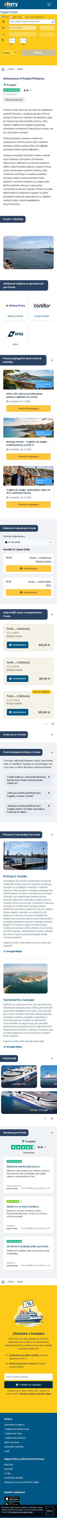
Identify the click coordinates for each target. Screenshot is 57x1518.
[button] (28, 542)
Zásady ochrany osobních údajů (35, 1394)
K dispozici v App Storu (12, 1498)
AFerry (8, 1419)
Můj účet (8, 1464)
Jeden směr (17, 17)
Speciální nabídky (14, 1446)
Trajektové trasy (13, 1433)
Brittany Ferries (43, 561)
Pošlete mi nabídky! (30, 1384)
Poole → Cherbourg (40, 557)
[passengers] (45, 1119)
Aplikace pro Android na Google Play (12, 1504)
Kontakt (8, 1469)
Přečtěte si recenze (14, 100)
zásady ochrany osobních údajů (22, 1512)
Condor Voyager (38, 1110)
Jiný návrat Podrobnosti (34, 17)
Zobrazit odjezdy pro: (14, 536)
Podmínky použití (13, 1477)
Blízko (49, 1511)
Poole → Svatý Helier (39, 581)
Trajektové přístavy (15, 1437)
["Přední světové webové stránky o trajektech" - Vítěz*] (11, 4)
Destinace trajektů (14, 1424)
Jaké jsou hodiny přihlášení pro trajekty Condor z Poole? (24, 795)
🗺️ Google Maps (12, 951)
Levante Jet (19, 1084)
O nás (7, 1473)
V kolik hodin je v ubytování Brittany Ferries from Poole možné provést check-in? (26, 780)
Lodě (6, 1451)
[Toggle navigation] (49, 4)
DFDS (48, 585)
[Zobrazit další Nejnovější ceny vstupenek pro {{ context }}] (53, 724)
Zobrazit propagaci (28, 408)
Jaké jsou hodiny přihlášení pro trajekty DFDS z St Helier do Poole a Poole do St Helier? (26, 809)
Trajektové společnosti (16, 1429)
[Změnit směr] (53, 21)
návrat (6, 17)
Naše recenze (11, 1442)
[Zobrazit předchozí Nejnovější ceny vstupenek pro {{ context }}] (46, 724)
